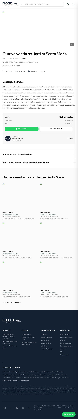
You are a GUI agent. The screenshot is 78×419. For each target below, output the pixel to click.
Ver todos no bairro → (12, 302)
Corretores (63, 349)
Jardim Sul (15, 380)
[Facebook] (11, 408)
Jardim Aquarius (46, 337)
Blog (61, 352)
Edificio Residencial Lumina (14, 58)
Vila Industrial (7, 380)
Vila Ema (44, 346)
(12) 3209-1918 (26, 334)
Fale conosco (64, 355)
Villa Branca (19, 378)
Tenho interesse (56, 128)
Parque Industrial (57, 372)
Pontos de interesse (66, 346)
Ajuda (73, 407)
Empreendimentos (66, 343)
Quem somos (64, 334)
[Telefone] (29, 408)
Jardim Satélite (46, 343)
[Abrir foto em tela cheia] (39, 29)
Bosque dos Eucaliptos (47, 375)
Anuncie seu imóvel (66, 337)
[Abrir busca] (68, 4)
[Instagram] (5, 408)
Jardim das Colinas (9, 375)
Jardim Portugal (55, 378)
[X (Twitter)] (17, 408)
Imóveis (62, 340)
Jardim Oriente (44, 378)
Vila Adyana (45, 340)
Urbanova (44, 334)
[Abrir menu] (73, 4)
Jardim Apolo (24, 380)
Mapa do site (38, 409)
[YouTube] (23, 408)
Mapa (18, 66)
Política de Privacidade (64, 407)
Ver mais (70, 138)
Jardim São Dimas (8, 378)
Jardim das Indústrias (23, 375)
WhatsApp (70, 414)
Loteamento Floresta (31, 378)
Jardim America (61, 375)
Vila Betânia (65, 378)
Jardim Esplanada (47, 349)
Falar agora (22, 128)
